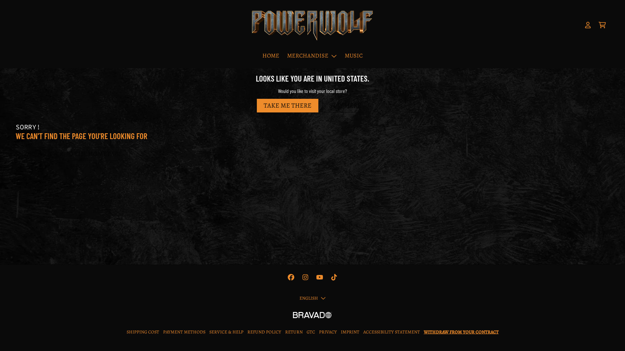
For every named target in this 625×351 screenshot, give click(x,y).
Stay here (345, 105)
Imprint (350, 332)
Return (294, 332)
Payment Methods (184, 332)
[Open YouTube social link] (319, 277)
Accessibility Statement (391, 332)
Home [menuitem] (270, 55)
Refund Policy (264, 332)
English (308, 298)
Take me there (288, 105)
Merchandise (307, 55)
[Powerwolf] (312, 25)
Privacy (328, 332)
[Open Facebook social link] (291, 277)
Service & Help (226, 332)
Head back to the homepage (76, 154)
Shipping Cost (143, 332)
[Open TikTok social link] (334, 277)
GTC (311, 332)
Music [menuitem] (354, 55)
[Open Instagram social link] (305, 277)
